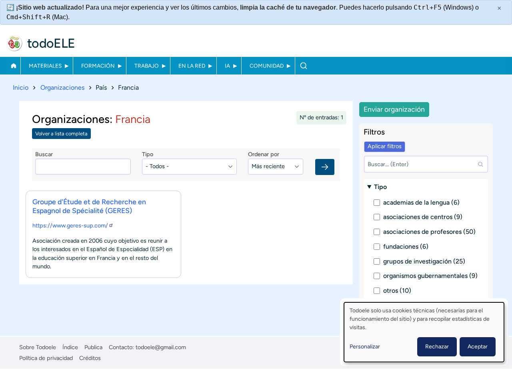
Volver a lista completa (61, 134)
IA (227, 65)
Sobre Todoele (37, 347)
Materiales (45, 65)
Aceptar (478, 346)
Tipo (147, 154)
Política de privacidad (46, 358)
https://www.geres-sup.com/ (70, 225)
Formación (98, 65)
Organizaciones (62, 87)
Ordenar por (263, 154)
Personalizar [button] (365, 346)
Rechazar (437, 346)
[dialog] (424, 332)
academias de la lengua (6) (421, 202)
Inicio (13, 66)
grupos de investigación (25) (424, 261)
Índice (70, 347)
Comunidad (267, 65)
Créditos (90, 358)
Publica (93, 347)
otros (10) (397, 290)
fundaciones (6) (405, 246)
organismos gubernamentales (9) (430, 276)
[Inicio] (14, 43)
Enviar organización (394, 109)
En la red (191, 65)
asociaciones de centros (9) (422, 217)
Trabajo (146, 65)
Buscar (303, 66)
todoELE (51, 43)
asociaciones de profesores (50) (429, 231)
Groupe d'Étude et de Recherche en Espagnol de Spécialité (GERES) (89, 206)
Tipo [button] (380, 187)
